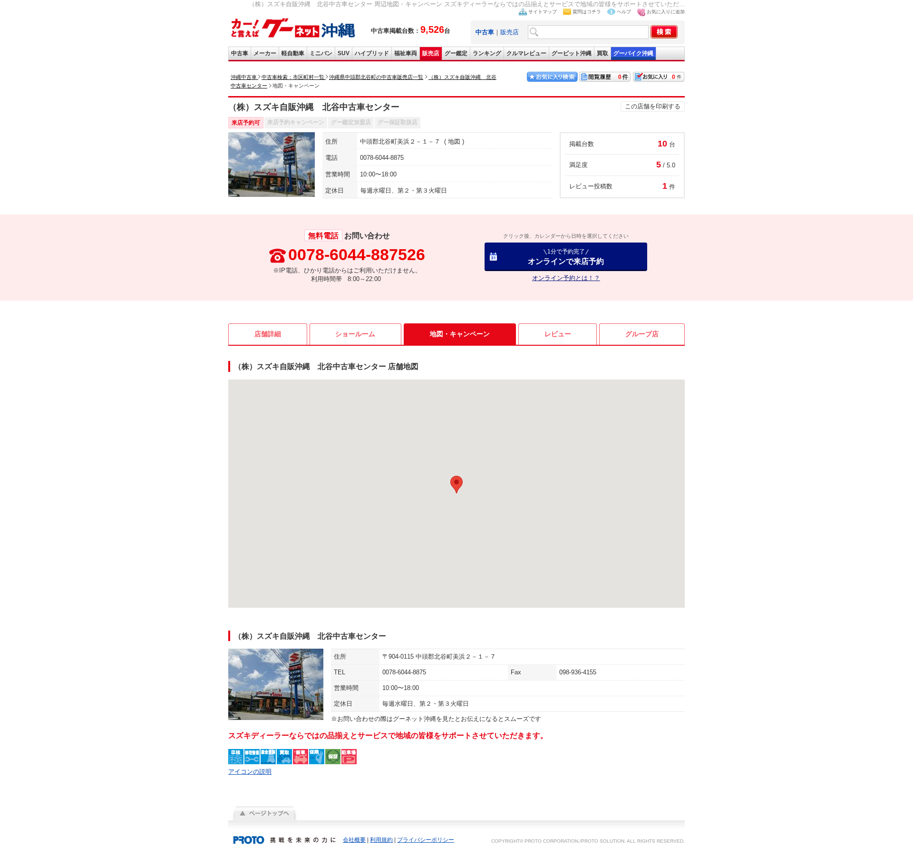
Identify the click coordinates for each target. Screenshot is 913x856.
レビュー (557, 334)
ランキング (487, 53)
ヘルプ (624, 11)
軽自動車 (293, 53)
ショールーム (355, 334)
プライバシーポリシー (425, 840)
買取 (602, 53)
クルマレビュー (526, 53)
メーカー (264, 53)
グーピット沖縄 (572, 53)
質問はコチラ (587, 11)
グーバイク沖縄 (633, 53)
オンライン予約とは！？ (566, 278)
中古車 (239, 53)
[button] (456, 485)
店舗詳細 (267, 334)
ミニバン (321, 53)
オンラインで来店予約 (566, 256)
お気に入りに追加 (666, 11)
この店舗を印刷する (652, 106)
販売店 (509, 32)
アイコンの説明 (250, 771)
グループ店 (642, 334)
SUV (344, 53)
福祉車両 (405, 53)
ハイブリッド (372, 53)
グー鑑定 (456, 53)
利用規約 (381, 840)
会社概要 (354, 840)
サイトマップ (542, 11)
